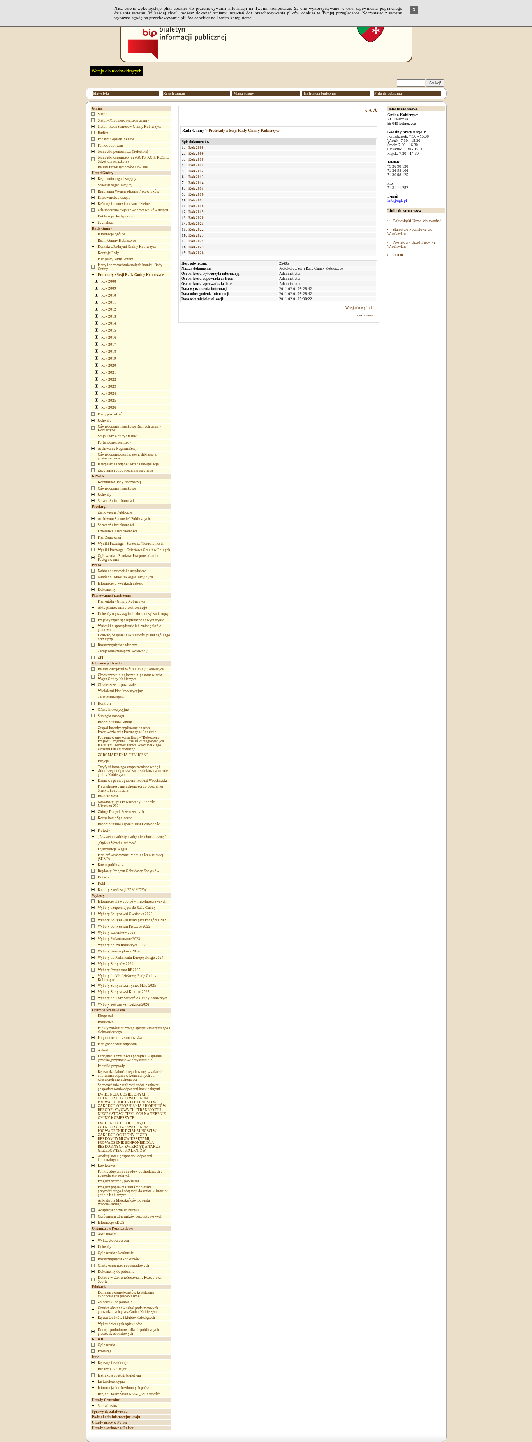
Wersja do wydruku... (361, 308)
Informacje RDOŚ (111, 1223)
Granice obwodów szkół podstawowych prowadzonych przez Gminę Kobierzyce (128, 1310)
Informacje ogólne (111, 234)
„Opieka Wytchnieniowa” (117, 843)
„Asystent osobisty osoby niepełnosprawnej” (132, 837)
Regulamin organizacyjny (117, 179)
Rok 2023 (108, 387)
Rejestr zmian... (365, 315)
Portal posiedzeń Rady (114, 442)
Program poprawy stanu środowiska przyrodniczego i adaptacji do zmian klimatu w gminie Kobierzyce (133, 1191)
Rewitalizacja (108, 796)
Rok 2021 (108, 373)
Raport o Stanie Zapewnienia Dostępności (129, 824)
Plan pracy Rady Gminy (115, 259)
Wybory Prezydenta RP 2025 (119, 970)
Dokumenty (107, 590)
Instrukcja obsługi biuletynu (119, 1375)
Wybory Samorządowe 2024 (119, 951)
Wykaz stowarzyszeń (113, 1240)
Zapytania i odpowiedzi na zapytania (125, 470)
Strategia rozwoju (111, 716)
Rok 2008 (108, 281)
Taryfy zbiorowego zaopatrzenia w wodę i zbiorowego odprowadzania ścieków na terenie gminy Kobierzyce (133, 771)
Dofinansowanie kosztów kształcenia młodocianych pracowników (126, 1294)
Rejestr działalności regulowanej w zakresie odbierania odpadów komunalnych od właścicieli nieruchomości (130, 1076)
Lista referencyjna (111, 1382)
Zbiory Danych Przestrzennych (121, 812)
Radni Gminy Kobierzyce (117, 240)
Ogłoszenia (106, 1345)
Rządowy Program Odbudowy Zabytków (128, 871)
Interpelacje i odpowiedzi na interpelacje (128, 464)
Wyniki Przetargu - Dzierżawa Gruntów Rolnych (134, 550)
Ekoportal (105, 1016)
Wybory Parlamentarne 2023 (119, 939)
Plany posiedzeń (110, 414)
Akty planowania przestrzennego (122, 608)
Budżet (103, 133)
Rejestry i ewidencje (113, 1363)
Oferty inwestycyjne (113, 710)
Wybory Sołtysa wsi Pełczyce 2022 (124, 926)
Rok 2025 (108, 401)
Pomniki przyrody (111, 1066)
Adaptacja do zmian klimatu (119, 1210)
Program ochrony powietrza (118, 1181)
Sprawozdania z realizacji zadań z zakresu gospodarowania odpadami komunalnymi (129, 1087)
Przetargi (104, 1351)
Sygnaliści (106, 222)
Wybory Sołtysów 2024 (116, 964)
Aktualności (107, 1234)
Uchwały (104, 420)
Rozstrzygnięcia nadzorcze (117, 645)
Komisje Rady (108, 253)
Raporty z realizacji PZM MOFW (122, 890)
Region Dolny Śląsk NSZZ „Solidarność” (129, 1394)
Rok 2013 (108, 316)
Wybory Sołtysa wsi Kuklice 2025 (124, 992)
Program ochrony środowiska (120, 1038)
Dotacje (103, 877)
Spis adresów (108, 1406)
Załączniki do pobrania (115, 1302)
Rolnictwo (106, 1022)
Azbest (103, 1050)
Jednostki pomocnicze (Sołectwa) (123, 152)
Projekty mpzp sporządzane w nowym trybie (131, 620)
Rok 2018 (108, 351)
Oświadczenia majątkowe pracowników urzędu (133, 210)
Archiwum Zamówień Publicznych (124, 519)
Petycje (103, 761)
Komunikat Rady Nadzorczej (119, 482)
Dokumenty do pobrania (116, 1272)
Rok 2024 (108, 394)
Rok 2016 (108, 337)
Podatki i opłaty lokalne (116, 139)
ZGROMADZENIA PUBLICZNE (123, 755)
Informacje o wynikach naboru (120, 583)
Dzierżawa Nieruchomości (117, 531)
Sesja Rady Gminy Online (117, 436)
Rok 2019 (108, 358)
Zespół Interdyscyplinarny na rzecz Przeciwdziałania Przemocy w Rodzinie (127, 730)
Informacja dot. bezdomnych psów (123, 1388)
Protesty (104, 830)
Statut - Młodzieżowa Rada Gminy (123, 120)
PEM (101, 883)
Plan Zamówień (109, 537)
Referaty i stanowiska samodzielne (124, 204)
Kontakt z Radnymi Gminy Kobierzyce (127, 247)
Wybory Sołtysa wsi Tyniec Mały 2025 (127, 986)
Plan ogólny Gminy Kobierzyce (121, 601)
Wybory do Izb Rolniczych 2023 (122, 945)
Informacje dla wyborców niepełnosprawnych (132, 901)
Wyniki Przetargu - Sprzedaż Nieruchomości (131, 544)
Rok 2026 (108, 408)
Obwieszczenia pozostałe (117, 685)
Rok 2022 (108, 380)
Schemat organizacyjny (115, 185)
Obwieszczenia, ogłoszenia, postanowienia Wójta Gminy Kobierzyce (130, 677)
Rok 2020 (108, 366)
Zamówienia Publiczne (115, 512)
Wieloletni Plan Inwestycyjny (120, 691)
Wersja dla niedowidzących (116, 71)
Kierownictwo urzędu (114, 198)
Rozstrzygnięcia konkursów (119, 1259)
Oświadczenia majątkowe (117, 488)
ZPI (100, 657)
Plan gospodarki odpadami (118, 1044)
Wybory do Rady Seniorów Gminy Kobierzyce (132, 998)
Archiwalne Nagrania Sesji (118, 449)
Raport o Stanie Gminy (115, 722)
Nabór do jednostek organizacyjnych (125, 577)
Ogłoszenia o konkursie (116, 1253)
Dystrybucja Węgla (112, 849)
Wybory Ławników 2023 (117, 933)
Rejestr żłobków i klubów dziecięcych (126, 1318)
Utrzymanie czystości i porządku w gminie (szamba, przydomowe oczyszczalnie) (130, 1058)
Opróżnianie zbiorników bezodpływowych (130, 1216)
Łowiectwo (106, 1166)
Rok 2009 (108, 288)
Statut (102, 114)
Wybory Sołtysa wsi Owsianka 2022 (125, 914)
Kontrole (104, 703)
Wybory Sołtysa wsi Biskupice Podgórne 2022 (133, 920)
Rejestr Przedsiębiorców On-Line (123, 167)
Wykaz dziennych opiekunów (120, 1324)
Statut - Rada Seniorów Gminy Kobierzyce (129, 127)
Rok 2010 (108, 295)
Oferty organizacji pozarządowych (123, 1265)
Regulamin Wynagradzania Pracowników (128, 191)
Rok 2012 (108, 309)
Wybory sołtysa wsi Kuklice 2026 (123, 1004)
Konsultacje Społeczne (115, 818)
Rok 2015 (108, 330)
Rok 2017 (108, 344)
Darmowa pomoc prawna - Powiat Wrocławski (132, 781)
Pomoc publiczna (110, 145)
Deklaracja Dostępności (116, 216)
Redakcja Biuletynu (112, 1369)
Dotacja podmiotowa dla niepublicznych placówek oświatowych (128, 1332)
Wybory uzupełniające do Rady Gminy (127, 908)
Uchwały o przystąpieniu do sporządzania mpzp (133, 614)
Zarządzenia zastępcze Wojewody (123, 651)
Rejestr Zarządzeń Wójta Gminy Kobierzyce (131, 669)
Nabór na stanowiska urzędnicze (122, 571)
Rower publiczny (110, 865)
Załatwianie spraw (111, 697)
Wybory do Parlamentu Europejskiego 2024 (131, 958)
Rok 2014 (108, 323)
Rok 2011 (108, 302)
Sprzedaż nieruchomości (116, 501)
